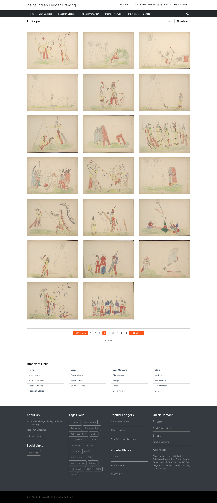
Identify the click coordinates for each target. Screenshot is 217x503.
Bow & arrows (77, 457)
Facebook (34, 453)
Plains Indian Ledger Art (62, 497)
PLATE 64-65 (117, 465)
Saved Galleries (78, 385)
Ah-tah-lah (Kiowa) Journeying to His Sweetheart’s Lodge (108, 44)
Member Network (113, 14)
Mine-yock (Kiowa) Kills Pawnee (52, 294)
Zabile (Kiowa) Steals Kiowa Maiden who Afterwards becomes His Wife (164, 211)
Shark (98, 469)
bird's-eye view (78, 463)
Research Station (66, 14)
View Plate (42, 55)
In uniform (75, 451)
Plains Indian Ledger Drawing (51, 5)
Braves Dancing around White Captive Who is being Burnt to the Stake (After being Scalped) (52, 169)
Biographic (75, 428)
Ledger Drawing (36, 385)
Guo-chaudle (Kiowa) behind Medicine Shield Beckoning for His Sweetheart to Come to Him (164, 253)
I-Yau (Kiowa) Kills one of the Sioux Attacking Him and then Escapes (109, 169)
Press (115, 385)
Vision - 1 (115, 456)
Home (31, 14)
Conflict (87, 451)
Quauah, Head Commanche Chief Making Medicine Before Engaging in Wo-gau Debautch (52, 253)
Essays (116, 380)
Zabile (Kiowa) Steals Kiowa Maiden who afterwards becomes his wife (108, 127)
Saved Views (77, 375)
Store (157, 370)
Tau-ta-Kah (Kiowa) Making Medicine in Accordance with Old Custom (164, 44)
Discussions (118, 375)
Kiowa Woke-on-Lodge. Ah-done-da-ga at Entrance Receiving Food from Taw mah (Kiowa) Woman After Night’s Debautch (164, 86)
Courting (75, 422)
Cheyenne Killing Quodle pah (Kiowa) (52, 44)
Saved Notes (77, 380)
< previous (80, 333)
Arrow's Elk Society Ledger (124, 439)
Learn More (35, 436)
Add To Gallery (59, 55)
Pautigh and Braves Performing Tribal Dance (165, 127)
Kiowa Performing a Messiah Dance (108, 294)
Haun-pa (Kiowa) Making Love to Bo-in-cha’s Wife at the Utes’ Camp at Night (164, 169)
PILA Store (133, 14)
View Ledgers (45, 14)
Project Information (90, 14)
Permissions (160, 380)
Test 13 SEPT (77, 469)
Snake (94, 434)
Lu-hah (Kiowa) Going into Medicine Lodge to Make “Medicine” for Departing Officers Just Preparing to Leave (52, 86)
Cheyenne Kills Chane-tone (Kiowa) (52, 211)
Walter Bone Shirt (79, 434)
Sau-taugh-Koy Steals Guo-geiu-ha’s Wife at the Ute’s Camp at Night (108, 253)
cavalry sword (89, 422)
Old (89, 457)
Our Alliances (161, 385)
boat (89, 469)
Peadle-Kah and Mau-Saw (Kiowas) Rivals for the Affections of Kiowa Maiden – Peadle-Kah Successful (108, 211)
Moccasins (75, 445)
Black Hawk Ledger (120, 421)
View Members (120, 370)
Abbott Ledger (118, 430)
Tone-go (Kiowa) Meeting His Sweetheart (108, 86)
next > (136, 333)
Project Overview (37, 380)
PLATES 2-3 (116, 474)
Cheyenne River (92, 428)
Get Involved (119, 391)
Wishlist (158, 375)
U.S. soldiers (76, 439)
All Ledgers (182, 21)
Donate (146, 14)
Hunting (93, 463)
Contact (158, 391)
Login (73, 370)
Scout (73, 474)
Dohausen (89, 445)
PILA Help (124, 4)
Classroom (91, 439)
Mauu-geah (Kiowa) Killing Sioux (52, 127)
